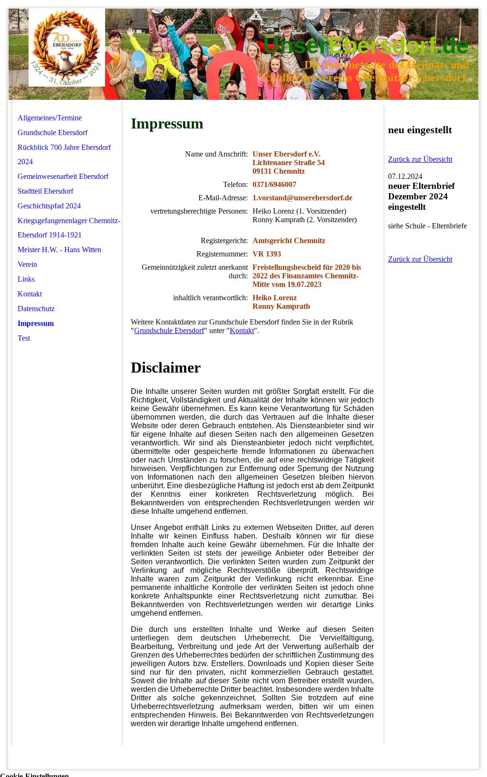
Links (26, 279)
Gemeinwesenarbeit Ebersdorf (63, 176)
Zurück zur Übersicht (420, 159)
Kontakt (30, 294)
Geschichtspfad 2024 (49, 206)
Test (24, 338)
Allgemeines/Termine (50, 118)
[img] (66, 48)
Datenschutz (36, 309)
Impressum (36, 323)
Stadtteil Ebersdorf (45, 191)
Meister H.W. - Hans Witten (59, 250)
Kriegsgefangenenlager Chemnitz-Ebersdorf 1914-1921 (69, 227)
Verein (27, 264)
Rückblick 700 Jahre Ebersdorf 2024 (64, 154)
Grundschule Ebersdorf (53, 132)
